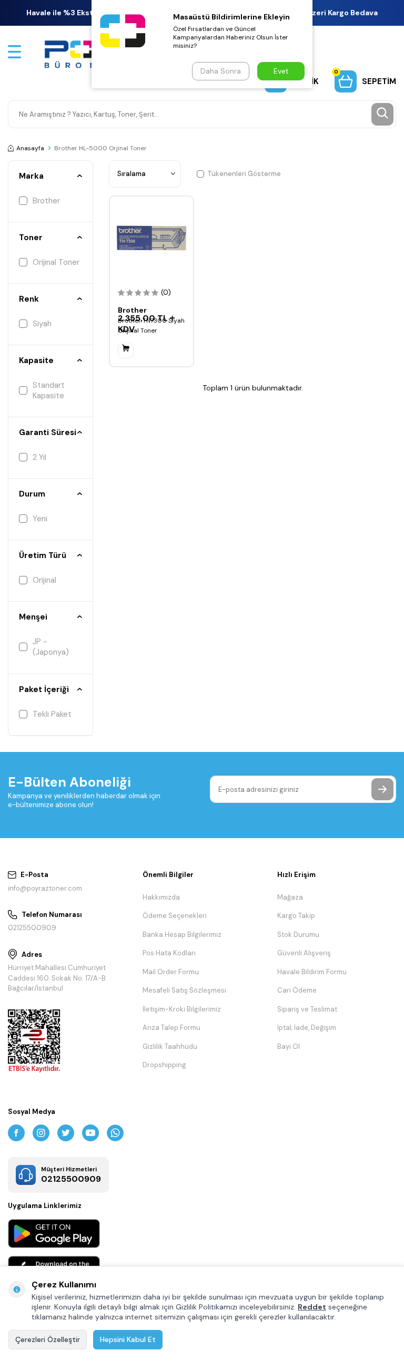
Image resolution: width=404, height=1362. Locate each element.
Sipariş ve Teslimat (307, 1009)
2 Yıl (39, 457)
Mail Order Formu (171, 971)
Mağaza (290, 897)
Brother (46, 200)
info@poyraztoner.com (45, 888)
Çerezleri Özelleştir (47, 1339)
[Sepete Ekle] (126, 350)
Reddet (312, 1307)
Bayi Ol (288, 1046)
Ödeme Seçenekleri (175, 915)
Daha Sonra (220, 71)
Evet (281, 71)
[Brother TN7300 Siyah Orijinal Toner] (151, 238)
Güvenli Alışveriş (304, 952)
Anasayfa (30, 148)
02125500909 (32, 927)
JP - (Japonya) (51, 646)
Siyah (42, 323)
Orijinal (44, 580)
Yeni (40, 518)
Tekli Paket (52, 714)
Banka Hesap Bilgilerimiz (182, 934)
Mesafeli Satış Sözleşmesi (184, 990)
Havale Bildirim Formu (312, 971)
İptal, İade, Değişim (306, 1027)
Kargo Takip (296, 915)
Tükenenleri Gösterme (244, 173)
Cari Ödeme (297, 990)
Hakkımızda (161, 897)
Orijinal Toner (56, 262)
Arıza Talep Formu (171, 1027)
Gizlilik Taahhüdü (170, 1046)
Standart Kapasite (49, 390)
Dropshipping (164, 1064)
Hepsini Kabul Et (128, 1339)
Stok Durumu (298, 934)
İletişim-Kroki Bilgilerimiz (182, 1009)
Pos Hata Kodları (169, 952)
